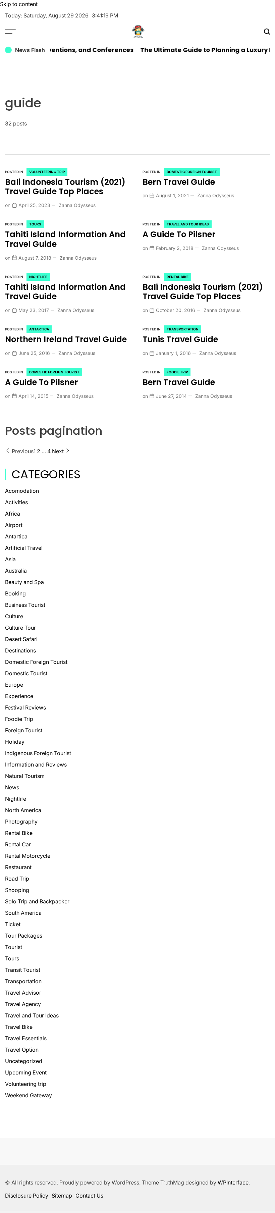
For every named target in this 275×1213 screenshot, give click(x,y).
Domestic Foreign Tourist (192, 172)
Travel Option (22, 1049)
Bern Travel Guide (179, 182)
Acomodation (22, 490)
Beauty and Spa (24, 582)
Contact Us (89, 1195)
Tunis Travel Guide (180, 339)
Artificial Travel (24, 547)
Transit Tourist (22, 969)
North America (23, 810)
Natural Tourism (25, 776)
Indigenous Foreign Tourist (38, 753)
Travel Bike (19, 1026)
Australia (16, 570)
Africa (12, 513)
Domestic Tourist (26, 673)
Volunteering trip (47, 172)
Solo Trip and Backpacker (37, 901)
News (12, 787)
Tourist (13, 947)
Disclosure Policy (26, 1195)
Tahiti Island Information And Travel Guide (65, 239)
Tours (35, 224)
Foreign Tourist (23, 730)
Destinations (20, 650)
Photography (21, 821)
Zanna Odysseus (77, 205)
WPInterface (233, 1182)
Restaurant (18, 867)
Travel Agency (23, 1004)
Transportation (183, 329)
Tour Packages (23, 935)
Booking (15, 593)
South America (23, 912)
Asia (10, 559)
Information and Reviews (36, 764)
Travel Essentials (26, 1038)
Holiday (14, 741)
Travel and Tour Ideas (188, 224)
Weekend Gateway (28, 1095)
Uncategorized (23, 1061)
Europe (14, 684)
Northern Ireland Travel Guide (66, 339)
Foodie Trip (177, 372)
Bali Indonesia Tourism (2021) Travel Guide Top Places (65, 186)
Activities (16, 502)
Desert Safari (21, 639)
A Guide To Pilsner (179, 234)
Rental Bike (177, 277)
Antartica (39, 329)
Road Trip (17, 878)
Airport (13, 525)
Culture (14, 616)
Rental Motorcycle (27, 855)
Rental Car (18, 844)
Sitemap (62, 1195)
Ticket (12, 924)
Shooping (17, 890)
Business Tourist (25, 604)
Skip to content (19, 4)
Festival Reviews (25, 707)
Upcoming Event (26, 1072)
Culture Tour (20, 627)
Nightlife (38, 277)
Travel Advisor (23, 992)
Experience (19, 696)
